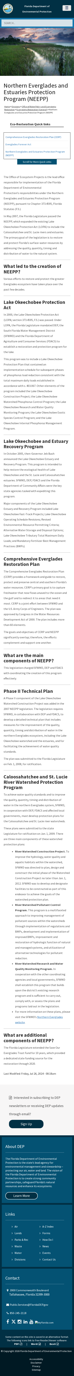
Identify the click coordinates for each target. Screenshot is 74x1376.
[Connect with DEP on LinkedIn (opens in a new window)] (26, 1320)
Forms (46, 1233)
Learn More (21, 1196)
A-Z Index (48, 1226)
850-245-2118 (18, 1313)
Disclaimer (36, 1362)
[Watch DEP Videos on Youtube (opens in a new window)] (31, 1320)
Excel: (53, 1344)
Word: (35, 1344)
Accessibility (36, 1359)
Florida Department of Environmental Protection (46, 1351)
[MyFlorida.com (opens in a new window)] (44, 1321)
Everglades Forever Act (18, 144)
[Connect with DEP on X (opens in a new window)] (14, 1320)
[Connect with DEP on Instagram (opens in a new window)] (20, 1320)
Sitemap (36, 1369)
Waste (18, 1246)
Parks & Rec (21, 1239)
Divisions (16, 106)
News (45, 1246)
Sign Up (26, 1124)
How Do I (47, 1239)
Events (46, 1253)
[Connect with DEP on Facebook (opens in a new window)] (8, 1320)
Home (7, 106)
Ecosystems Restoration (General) (32, 109)
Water (18, 1253)
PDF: (17, 1344)
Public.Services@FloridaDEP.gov (29, 1304)
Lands (18, 1233)
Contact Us (49, 1259)
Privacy (36, 1366)
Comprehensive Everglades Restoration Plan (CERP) (33, 137)
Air (16, 1226)
